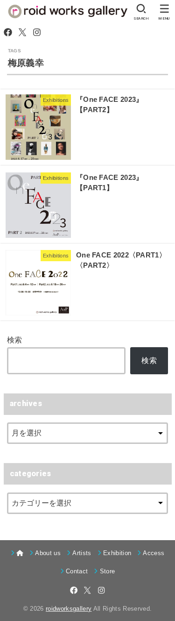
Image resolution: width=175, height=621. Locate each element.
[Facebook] (8, 32)
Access (153, 553)
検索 (14, 339)
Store (107, 571)
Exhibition (117, 553)
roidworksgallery (68, 608)
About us (48, 553)
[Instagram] (37, 32)
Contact (77, 571)
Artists (81, 553)
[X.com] (22, 32)
